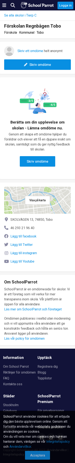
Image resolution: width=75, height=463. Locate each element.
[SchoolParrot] (37, 5)
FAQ (6, 378)
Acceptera (37, 455)
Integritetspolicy (58, 441)
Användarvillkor (20, 446)
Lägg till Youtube (22, 261)
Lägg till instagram (23, 253)
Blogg (42, 372)
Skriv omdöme (40, 64)
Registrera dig (48, 366)
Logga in (65, 5)
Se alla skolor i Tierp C (20, 15)
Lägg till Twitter (21, 244)
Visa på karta (37, 200)
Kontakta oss (12, 384)
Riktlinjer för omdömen (19, 372)
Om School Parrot (16, 366)
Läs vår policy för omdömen (24, 338)
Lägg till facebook (23, 236)
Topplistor (45, 378)
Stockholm (11, 405)
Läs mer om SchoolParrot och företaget (33, 309)
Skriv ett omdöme (30, 51)
